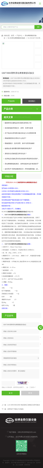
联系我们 (31, 101)
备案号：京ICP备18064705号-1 (15, 462)
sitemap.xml (31, 462)
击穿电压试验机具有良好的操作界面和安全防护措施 (22, 159)
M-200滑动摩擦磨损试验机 (16, 38)
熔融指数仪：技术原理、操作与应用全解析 (20, 143)
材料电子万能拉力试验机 (16, 409)
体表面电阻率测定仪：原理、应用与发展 (19, 128)
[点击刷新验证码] (22, 383)
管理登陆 (27, 465)
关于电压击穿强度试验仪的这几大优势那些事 (20, 133)
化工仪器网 (19, 465)
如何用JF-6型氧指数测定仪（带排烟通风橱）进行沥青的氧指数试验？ (22, 169)
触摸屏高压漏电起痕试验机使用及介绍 (18, 123)
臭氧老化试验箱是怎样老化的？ (16, 153)
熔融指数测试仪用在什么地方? (15, 138)
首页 (12, 35)
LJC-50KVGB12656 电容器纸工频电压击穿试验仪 (24, 405)
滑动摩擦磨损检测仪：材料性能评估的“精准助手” (22, 164)
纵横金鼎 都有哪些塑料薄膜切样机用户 (18, 148)
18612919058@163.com (27, 432)
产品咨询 (11, 101)
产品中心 (19, 35)
